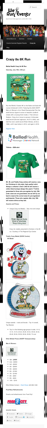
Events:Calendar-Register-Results (17, 43)
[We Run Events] (18, 12)
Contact (29, 39)
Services (21, 39)
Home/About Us (11, 39)
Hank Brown (25, 385)
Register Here (10, 129)
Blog (8, 47)
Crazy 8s (32, 43)
